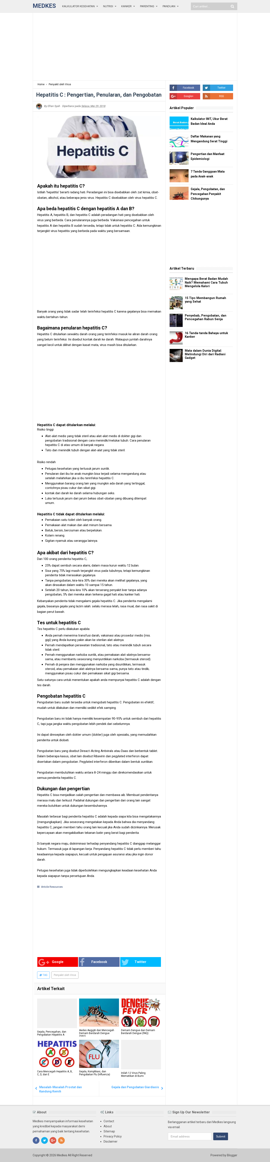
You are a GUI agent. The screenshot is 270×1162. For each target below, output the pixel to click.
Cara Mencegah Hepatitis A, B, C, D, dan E (55, 1073)
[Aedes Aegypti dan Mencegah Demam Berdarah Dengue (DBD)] (99, 1012)
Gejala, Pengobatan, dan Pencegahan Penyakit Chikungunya (208, 193)
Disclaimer (110, 1141)
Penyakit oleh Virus (65, 975)
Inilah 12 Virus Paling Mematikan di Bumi (133, 1073)
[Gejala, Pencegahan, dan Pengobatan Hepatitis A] (57, 1013)
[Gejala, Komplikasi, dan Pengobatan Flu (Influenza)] (99, 1054)
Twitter (140, 962)
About (108, 1126)
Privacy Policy (113, 1136)
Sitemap (109, 1131)
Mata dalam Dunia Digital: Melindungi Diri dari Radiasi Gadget (205, 354)
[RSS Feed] (61, 1140)
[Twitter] (44, 1140)
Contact (109, 1121)
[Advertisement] (135, 46)
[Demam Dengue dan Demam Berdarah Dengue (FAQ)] (141, 1012)
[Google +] (53, 1140)
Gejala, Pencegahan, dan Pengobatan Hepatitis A (51, 1033)
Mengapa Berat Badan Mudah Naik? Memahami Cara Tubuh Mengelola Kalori (206, 282)
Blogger (232, 1155)
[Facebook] (36, 1140)
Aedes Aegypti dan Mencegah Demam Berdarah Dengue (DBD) (96, 1033)
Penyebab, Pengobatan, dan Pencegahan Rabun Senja (205, 317)
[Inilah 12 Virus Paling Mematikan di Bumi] (141, 1054)
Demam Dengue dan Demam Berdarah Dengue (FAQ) (138, 1032)
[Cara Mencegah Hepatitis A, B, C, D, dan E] (57, 1054)
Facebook (99, 962)
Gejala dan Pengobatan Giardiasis (135, 1087)
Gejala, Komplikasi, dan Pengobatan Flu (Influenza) (94, 1073)
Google (57, 962)
